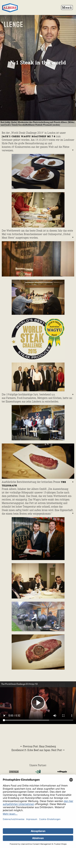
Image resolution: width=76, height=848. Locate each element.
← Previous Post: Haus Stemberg (38, 746)
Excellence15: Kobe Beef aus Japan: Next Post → (38, 750)
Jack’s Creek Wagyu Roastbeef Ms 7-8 (28, 136)
